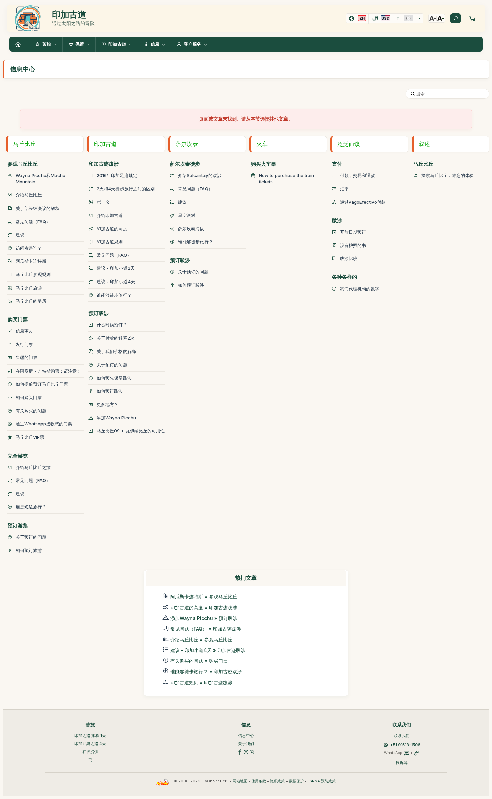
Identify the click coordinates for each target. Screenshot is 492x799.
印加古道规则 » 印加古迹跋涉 (201, 682)
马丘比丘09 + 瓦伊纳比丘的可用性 (131, 430)
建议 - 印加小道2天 (116, 268)
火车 (262, 144)
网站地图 (240, 781)
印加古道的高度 (112, 228)
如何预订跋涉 (110, 391)
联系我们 (402, 735)
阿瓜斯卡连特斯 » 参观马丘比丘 (203, 597)
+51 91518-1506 (405, 744)
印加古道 (105, 144)
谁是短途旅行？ (31, 506)
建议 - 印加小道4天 (116, 281)
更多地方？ (107, 404)
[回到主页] (19, 44)
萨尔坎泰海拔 (191, 228)
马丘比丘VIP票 (30, 437)
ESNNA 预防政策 (322, 781)
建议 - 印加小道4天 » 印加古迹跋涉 (207, 650)
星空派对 (186, 215)
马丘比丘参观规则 (33, 274)
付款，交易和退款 (357, 175)
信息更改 (24, 331)
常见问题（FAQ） (33, 221)
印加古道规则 (110, 241)
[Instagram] (246, 751)
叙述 (424, 144)
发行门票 (24, 344)
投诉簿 (402, 762)
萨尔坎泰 (186, 144)
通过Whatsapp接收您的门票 (44, 423)
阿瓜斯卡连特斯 (31, 261)
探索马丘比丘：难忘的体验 (447, 175)
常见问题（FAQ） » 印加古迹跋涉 (205, 629)
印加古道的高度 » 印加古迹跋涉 (203, 607)
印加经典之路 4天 (90, 743)
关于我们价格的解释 (116, 351)
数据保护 (296, 781)
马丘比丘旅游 (29, 288)
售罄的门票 (26, 357)
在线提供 (90, 751)
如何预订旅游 (29, 550)
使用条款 (258, 781)
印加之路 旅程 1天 (90, 735)
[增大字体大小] (433, 18)
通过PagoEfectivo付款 (363, 202)
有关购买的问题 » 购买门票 (199, 661)
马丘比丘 (24, 144)
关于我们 (246, 743)
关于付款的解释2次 (115, 338)
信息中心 (246, 735)
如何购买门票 (29, 397)
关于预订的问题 (31, 537)
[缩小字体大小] (441, 18)
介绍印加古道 (110, 215)
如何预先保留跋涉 (114, 378)
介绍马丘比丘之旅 (33, 467)
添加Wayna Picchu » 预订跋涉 (203, 618)
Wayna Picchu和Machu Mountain (40, 178)
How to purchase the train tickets (286, 178)
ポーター (105, 202)
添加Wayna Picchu (116, 417)
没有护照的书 (353, 245)
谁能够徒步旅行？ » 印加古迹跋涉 (206, 671)
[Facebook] (240, 751)
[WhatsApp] (252, 751)
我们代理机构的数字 (359, 288)
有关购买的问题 (31, 410)
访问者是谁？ (29, 248)
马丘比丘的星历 (31, 301)
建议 (20, 234)
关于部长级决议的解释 (37, 208)
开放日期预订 (353, 232)
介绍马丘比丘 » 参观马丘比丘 (201, 639)
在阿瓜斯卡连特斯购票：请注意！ (48, 371)
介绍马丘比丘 (29, 194)
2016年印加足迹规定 (117, 175)
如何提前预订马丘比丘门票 (42, 384)
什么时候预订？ (112, 324)
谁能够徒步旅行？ (114, 295)
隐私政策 (277, 781)
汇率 (344, 188)
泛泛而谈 (348, 144)
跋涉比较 (348, 258)
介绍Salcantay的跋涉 (199, 175)
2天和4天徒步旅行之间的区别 (126, 188)
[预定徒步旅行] (472, 18)
